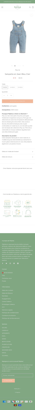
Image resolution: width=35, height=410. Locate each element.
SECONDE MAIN (7, 350)
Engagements (6, 299)
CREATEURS (6, 347)
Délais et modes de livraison (10, 151)
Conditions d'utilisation (9, 315)
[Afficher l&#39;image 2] (16, 65)
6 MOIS (12, 87)
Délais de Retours (7, 293)
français (17, 388)
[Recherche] (30, 7)
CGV (3, 307)
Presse (4, 281)
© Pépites (17, 392)
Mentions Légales (7, 310)
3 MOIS (5, 87)
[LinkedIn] (17, 263)
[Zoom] (31, 14)
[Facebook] (2, 263)
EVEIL (4, 336)
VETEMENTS (6, 333)
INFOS (4, 352)
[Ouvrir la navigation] (2, 7)
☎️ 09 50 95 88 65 (7, 272)
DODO (4, 339)
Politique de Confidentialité (10, 312)
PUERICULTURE (7, 344)
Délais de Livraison (7, 290)
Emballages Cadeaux (8, 304)
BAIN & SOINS (6, 341)
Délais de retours (7, 157)
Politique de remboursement (11, 318)
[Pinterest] (14, 263)
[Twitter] (6, 263)
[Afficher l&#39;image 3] (18, 65)
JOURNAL (5, 355)
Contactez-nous (7, 278)
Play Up (17, 70)
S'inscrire (8, 380)
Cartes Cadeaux (7, 301)
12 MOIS (20, 87)
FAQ (3, 275)
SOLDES (4, 327)
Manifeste (5, 296)
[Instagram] (10, 263)
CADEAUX (5, 330)
